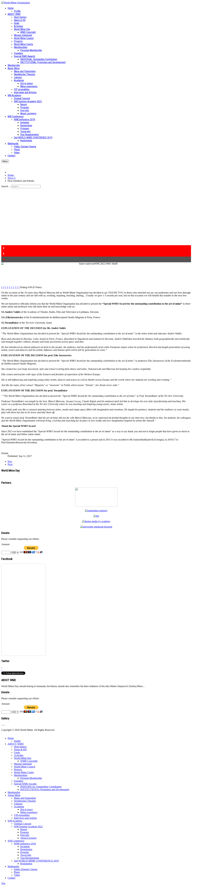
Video (17, 875)
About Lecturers (28, 838)
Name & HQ (20, 749)
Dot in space (26, 809)
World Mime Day (22, 758)
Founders (18, 781)
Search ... (6, 186)
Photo (17, 872)
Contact (11, 877)
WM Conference (16, 840)
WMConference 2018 (25, 843)
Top (3, 883)
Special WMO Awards (25, 783)
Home (11, 738)
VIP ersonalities (22, 815)
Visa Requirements (29, 858)
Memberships (20, 775)
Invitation (25, 846)
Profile (17, 741)
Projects (18, 769)
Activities (18, 755)
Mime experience (28, 812)
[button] (96, 248)
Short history (20, 746)
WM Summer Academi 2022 (28, 826)
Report (23, 829)
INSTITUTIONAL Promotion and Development (44, 789)
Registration (26, 849)
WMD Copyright (28, 761)
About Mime (14, 795)
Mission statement (23, 763)
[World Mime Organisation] (15, 2)
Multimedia (13, 866)
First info (24, 835)
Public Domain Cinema (25, 869)
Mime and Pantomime (25, 798)
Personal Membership (31, 778)
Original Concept (22, 823)
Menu (5, 161)
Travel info (25, 855)
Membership (14, 792)
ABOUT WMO (16, 744)
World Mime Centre (24, 772)
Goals (17, 752)
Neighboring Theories (25, 801)
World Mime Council (24, 766)
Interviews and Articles (25, 818)
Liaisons (18, 803)
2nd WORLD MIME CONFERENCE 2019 (36, 860)
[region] (96, 225)
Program (24, 832)
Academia (19, 806)
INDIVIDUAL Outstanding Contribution (41, 786)
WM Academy (15, 820)
